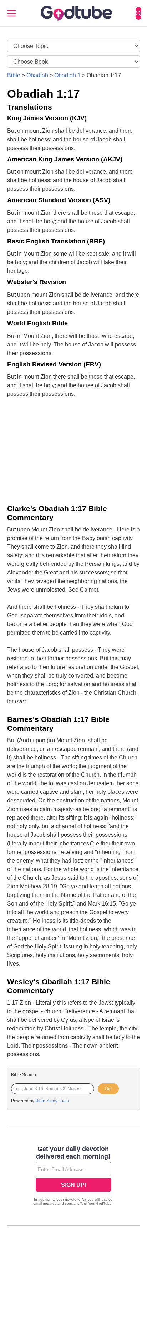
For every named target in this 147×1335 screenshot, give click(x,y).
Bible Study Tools (52, 1100)
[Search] (138, 13)
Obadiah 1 (67, 75)
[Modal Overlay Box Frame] (73, 1176)
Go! (108, 1088)
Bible (13, 75)
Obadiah (37, 75)
